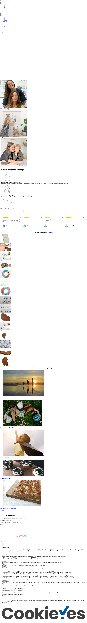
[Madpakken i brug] (13, 136)
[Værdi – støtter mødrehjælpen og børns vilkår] (7, 206)
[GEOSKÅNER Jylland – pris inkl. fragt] (4, 339)
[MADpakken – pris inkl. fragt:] (5, 329)
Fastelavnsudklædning (5, 457)
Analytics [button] (3, 595)
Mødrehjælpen (25, 209)
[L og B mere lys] (13, 165)
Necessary (5, 554)
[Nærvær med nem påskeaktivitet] (22, 425)
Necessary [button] (4, 552)
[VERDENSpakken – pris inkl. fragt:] (5, 259)
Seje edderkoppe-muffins (5, 478)
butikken (50, 232)
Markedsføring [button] (4, 580)
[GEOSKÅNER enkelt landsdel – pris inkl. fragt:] (5, 250)
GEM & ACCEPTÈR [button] (6, 602)
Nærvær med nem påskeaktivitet (7, 427)
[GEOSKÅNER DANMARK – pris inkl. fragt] (5, 269)
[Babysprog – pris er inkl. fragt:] (5, 303)
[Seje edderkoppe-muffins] (23, 475)
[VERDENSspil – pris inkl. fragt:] (5, 277)
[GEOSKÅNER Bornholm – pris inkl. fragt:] (5, 321)
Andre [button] (3, 563)
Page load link (3, 541)
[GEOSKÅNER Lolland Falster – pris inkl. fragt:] (5, 356)
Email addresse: (3, 522)
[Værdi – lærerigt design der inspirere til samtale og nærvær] (7, 180)
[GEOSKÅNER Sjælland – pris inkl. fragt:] (5, 365)
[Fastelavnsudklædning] (23, 455)
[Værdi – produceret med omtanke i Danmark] (7, 193)
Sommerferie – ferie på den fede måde (8, 397)
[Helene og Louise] (13, 107)
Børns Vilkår (19, 209)
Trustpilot (45, 211)
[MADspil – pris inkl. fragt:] (5, 295)
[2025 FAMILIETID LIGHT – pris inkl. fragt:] (5, 286)
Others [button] (3, 583)
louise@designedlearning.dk (29, 211)
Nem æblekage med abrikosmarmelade (8, 508)
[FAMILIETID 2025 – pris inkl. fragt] (5, 242)
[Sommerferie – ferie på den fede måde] (23, 395)
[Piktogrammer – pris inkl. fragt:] (5, 312)
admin (17, 31)
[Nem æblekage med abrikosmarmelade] (22, 505)
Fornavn (2, 520)
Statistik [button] (3, 560)
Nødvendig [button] (4, 566)
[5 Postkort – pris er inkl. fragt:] (5, 348)
